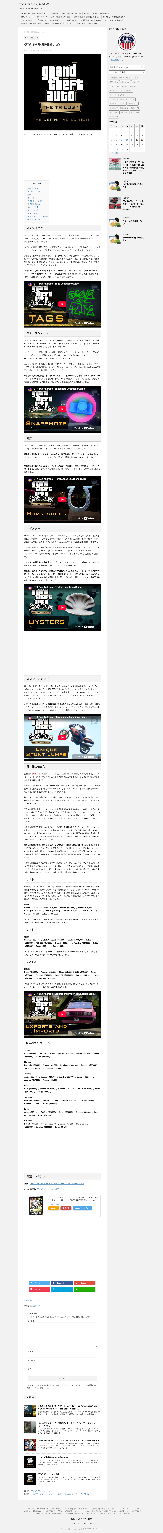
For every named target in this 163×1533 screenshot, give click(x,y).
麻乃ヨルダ (35, 1306)
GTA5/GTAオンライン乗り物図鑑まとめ (66, 13)
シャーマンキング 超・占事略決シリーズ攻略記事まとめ (42, 20)
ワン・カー (37, 774)
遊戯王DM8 (114, 117)
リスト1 (33, 207)
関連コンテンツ (33, 220)
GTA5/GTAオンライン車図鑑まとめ (34, 13)
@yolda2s (115, 60)
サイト (30, 1369)
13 (111, 140)
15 (122, 140)
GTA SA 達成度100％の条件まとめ (53, 1457)
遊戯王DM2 (135, 108)
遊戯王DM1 (124, 108)
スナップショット (34, 191)
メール (31, 1360)
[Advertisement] (62, 158)
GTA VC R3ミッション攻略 (42, 1491)
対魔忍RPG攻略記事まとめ (31, 24)
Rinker (57, 1204)
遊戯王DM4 (124, 112)
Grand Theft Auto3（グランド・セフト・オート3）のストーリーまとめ (69, 1440)
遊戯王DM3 (114, 112)
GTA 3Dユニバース (32, 1300)
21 (117, 145)
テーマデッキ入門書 (117, 95)
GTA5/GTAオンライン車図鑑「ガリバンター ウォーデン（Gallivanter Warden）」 (133, 205)
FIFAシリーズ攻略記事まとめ (114, 17)
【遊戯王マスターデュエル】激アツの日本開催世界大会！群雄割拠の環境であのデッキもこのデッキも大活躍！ (133, 167)
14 (117, 140)
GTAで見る (114, 82)
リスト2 (33, 210)
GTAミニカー (114, 86)
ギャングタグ (32, 188)
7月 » (117, 153)
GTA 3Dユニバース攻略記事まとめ (87, 17)
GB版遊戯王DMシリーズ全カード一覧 (123, 78)
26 (142, 145)
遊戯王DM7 (135, 112)
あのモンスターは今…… (130, 86)
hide (38, 183)
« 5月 (111, 153)
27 (111, 149)
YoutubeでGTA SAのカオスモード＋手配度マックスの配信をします (57, 1184)
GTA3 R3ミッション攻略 (48, 1474)
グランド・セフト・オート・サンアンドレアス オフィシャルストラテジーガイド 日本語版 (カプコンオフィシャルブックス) (73, 1199)
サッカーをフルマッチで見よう (121, 91)
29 (122, 149)
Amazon (54, 1208)
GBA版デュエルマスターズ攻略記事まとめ (112, 20)
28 (117, 149)
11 (137, 135)
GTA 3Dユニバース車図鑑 (60, 17)
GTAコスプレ (125, 82)
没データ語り (132, 104)
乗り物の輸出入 (33, 204)
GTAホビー (136, 82)
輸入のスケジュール (38, 216)
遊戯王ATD (114, 108)
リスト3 (33, 213)
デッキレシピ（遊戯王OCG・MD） (122, 99)
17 (132, 140)
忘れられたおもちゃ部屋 (34, 4)
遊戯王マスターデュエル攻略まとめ (58, 24)
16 (127, 140)
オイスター (31, 198)
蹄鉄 (28, 195)
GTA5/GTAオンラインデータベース (34, 17)
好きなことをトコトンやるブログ (81, 1523)
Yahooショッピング (82, 1208)
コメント (32, 1321)
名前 (30, 1351)
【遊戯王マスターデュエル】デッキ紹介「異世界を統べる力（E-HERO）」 (61, 1494)
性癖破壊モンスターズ (118, 104)
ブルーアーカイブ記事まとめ (86, 24)
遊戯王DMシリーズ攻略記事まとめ (80, 20)
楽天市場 (66, 1208)
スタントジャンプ (34, 201)
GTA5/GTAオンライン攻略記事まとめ (98, 13)
